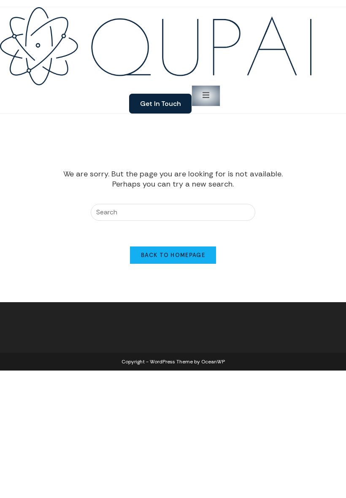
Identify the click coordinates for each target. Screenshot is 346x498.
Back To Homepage (173, 255)
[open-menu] (206, 95)
